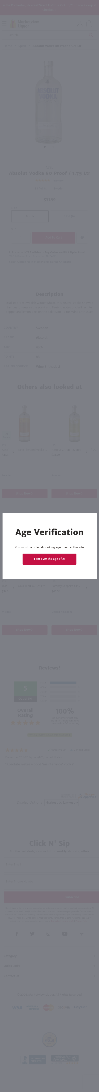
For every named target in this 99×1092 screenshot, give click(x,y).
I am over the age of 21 (49, 559)
